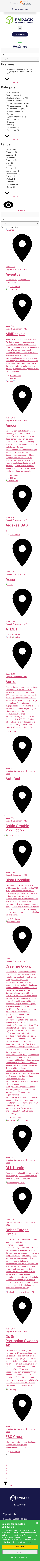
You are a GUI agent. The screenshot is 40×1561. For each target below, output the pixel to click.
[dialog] (20, 1540)
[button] (20, 9)
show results (15, 210)
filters (9, 1485)
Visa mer (12, 82)
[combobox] (37, 1523)
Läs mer (29, 1542)
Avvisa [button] (19, 1552)
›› (6, 1478)
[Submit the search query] (3, 55)
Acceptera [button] (20, 1547)
